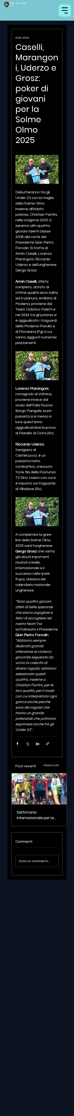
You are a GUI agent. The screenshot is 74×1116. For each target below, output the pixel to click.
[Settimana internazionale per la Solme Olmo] (39, 788)
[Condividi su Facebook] (17, 744)
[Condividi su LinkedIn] (37, 744)
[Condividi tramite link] (48, 744)
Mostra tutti (51, 765)
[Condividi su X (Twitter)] (27, 744)
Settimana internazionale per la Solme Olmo (35, 815)
